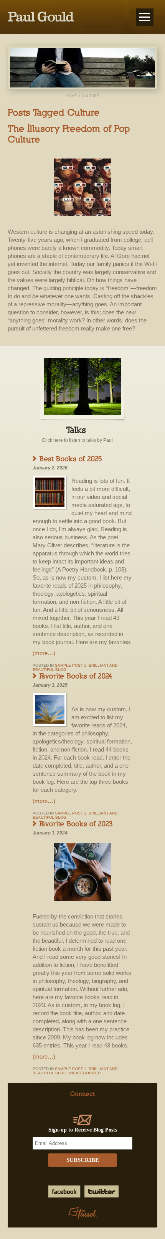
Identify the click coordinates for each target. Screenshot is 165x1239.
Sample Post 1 (70, 665)
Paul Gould (41, 17)
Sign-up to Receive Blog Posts (82, 1130)
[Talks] (77, 429)
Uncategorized (84, 1073)
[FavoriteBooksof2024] (76, 675)
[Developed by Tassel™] (82, 1213)
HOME (71, 96)
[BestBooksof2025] (71, 458)
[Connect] (82, 1093)
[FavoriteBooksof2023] (76, 823)
